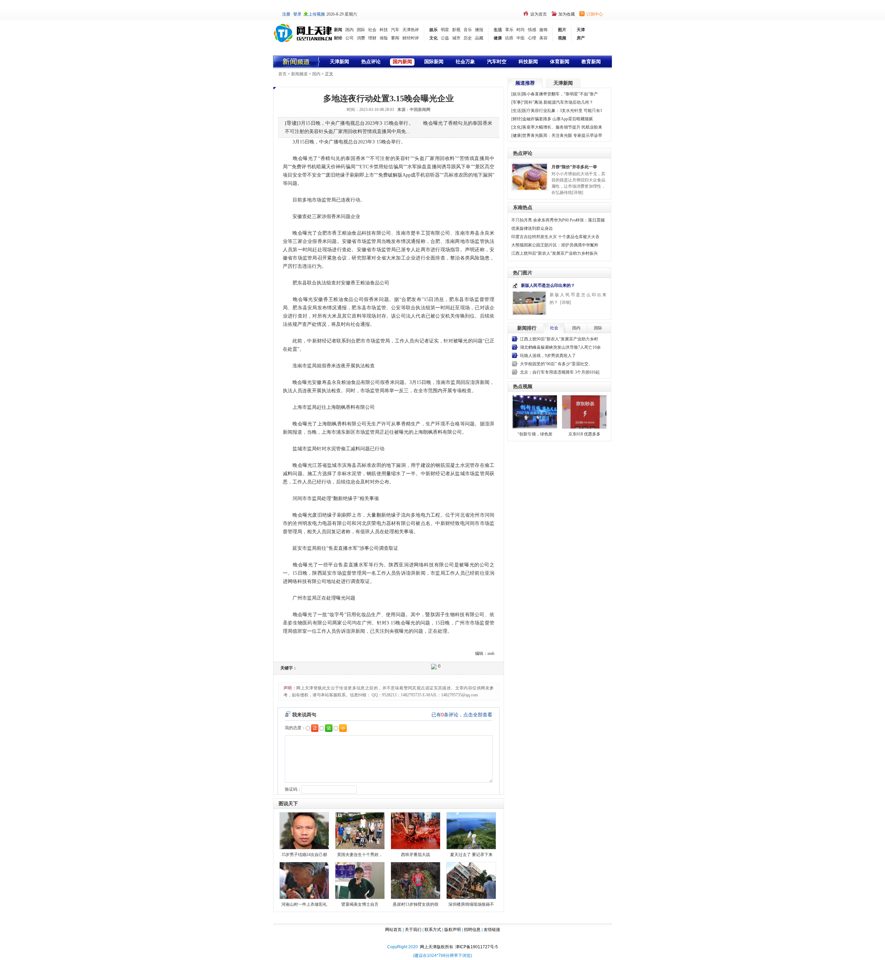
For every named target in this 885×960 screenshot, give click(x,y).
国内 (349, 29)
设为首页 (538, 14)
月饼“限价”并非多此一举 (574, 166)
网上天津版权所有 (437, 946)
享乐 (509, 29)
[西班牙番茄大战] (415, 830)
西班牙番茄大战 (415, 854)
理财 (372, 38)
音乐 (468, 29)
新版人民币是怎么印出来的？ (548, 285)
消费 (361, 38)
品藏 (479, 38)
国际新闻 (434, 61)
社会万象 (465, 61)
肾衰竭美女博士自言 (360, 904)
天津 (581, 29)
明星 (445, 29)
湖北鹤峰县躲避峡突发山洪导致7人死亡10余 (560, 347)
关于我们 (413, 929)
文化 (433, 38)
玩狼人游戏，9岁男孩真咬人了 (548, 355)
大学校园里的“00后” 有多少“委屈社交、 (556, 363)
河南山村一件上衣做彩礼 (304, 904)
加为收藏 (566, 14)
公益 (445, 38)
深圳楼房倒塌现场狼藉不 (471, 904)
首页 (282, 74)
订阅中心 (594, 14)
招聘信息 (472, 929)
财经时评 (410, 38)
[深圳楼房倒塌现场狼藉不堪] (471, 880)
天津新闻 (339, 61)
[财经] (516, 118)
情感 (532, 29)
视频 (562, 38)
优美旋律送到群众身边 (532, 228)
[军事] (516, 102)
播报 (479, 29)
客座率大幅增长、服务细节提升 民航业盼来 (562, 127)
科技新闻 (528, 61)
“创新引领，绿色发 (535, 434)
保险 (384, 38)
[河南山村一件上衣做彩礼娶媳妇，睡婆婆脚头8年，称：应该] (304, 880)
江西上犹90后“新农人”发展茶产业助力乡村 (559, 339)
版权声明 (452, 929)
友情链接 (492, 929)
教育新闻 (591, 61)
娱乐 (433, 29)
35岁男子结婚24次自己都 (304, 854)
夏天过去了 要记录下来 (471, 854)
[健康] (516, 135)
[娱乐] (516, 94)
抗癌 (509, 38)
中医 (520, 38)
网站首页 (393, 929)
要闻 (395, 38)
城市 (456, 38)
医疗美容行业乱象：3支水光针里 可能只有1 (562, 110)
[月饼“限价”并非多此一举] (529, 176)
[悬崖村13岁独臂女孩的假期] (415, 880)
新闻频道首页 (296, 61)
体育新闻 (559, 61)
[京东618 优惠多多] (584, 412)
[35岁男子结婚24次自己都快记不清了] (304, 830)
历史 (468, 38)
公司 (349, 38)
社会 (372, 29)
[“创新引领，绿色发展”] (534, 412)
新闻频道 (299, 74)
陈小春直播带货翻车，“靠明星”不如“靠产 (560, 94)
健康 (498, 38)
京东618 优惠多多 (584, 434)
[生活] (516, 110)
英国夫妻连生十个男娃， (360, 854)
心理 (532, 38)
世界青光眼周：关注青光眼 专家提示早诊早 (562, 135)
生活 (498, 29)
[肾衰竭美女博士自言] (360, 880)
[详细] (577, 192)
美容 (543, 38)
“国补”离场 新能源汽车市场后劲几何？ (557, 102)
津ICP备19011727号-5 (476, 946)
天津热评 (410, 29)
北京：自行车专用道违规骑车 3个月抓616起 (560, 372)
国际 (361, 29)
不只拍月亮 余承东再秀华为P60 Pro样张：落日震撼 (558, 220)
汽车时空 (496, 61)
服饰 (543, 29)
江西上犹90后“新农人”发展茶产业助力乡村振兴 (554, 253)
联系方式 (433, 929)
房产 (581, 38)
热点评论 (371, 61)
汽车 (395, 29)
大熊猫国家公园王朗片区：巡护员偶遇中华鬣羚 (554, 245)
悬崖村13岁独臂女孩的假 (415, 904)
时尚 (520, 29)
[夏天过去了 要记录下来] (471, 830)
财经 (338, 38)
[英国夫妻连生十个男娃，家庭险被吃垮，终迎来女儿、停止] (360, 830)
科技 (384, 29)
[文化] (516, 127)
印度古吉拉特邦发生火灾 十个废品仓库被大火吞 (555, 236)
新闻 (338, 29)
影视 (456, 29)
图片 (562, 29)
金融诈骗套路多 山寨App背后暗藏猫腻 (557, 118)
